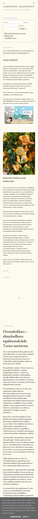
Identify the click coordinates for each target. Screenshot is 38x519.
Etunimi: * (6, 22)
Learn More (15, 517)
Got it (26, 517)
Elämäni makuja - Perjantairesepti (18, 6)
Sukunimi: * (25, 22)
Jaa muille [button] (5, 270)
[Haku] (34, 3)
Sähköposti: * (21, 25)
